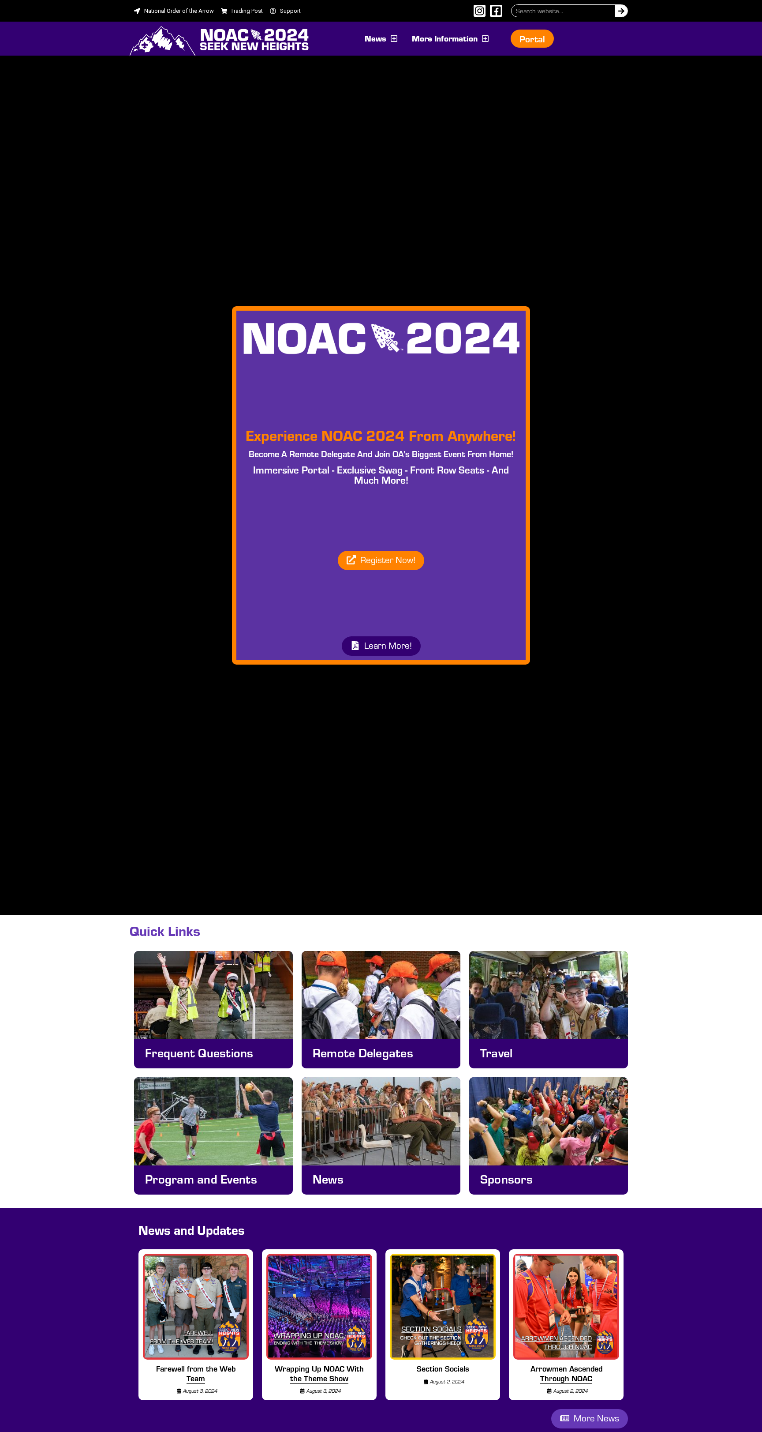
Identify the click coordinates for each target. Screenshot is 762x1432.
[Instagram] (480, 11)
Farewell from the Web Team (196, 1373)
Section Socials (443, 1368)
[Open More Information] (485, 38)
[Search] (621, 11)
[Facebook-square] (496, 11)
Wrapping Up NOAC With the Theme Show (319, 1373)
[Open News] (394, 38)
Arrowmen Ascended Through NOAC (566, 1373)
